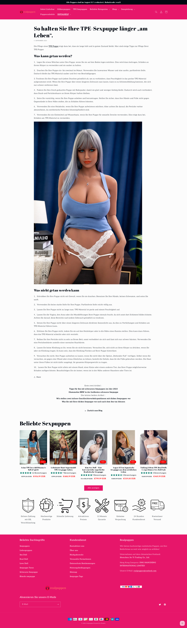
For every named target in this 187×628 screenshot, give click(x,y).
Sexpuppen (25, 546)
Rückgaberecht (76, 555)
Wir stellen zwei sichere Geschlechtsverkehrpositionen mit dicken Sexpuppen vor (93, 399)
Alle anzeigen (93, 488)
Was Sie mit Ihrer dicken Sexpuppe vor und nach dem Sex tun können (93, 402)
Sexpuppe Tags (76, 576)
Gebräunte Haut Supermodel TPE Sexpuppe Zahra (63, 468)
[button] (100, 9)
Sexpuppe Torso (27, 568)
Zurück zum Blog (94, 411)
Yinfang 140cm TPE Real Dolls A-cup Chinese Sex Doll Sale (153, 468)
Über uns (74, 550)
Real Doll (24, 559)
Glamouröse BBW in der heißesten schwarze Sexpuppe (93, 392)
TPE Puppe (53, 46)
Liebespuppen (26, 550)
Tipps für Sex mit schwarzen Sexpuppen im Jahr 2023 (93, 389)
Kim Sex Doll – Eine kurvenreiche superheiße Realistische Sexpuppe (93, 469)
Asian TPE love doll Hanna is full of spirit (33, 468)
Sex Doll (23, 555)
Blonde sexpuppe (27, 576)
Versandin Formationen (80, 559)
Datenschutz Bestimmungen (82, 563)
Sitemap (73, 572)
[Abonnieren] (57, 604)
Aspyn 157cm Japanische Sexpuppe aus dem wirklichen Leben (124, 469)
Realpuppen (89, 623)
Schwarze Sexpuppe (29, 572)
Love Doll (24, 563)
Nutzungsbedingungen (80, 568)
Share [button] (38, 377)
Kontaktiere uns (77, 546)
